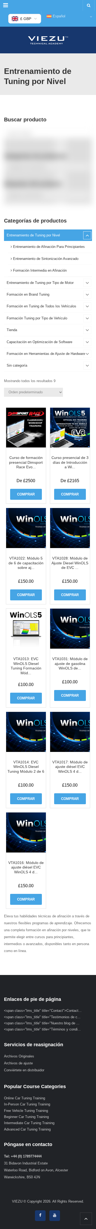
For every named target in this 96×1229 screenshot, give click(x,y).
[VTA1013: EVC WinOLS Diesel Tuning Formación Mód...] (26, 629)
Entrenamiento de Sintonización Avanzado (45, 259)
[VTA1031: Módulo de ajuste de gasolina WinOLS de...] (70, 629)
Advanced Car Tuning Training (27, 1129)
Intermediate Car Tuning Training (29, 1123)
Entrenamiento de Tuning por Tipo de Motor (40, 283)
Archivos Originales (19, 1056)
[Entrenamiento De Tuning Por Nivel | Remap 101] (48, 40)
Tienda (12, 330)
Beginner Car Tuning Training (26, 1117)
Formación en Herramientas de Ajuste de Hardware (46, 354)
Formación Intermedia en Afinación (39, 270)
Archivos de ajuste (18, 1063)
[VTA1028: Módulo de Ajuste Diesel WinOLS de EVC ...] (70, 528)
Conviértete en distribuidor (24, 1070)
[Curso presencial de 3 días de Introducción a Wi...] (70, 428)
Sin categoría (17, 365)
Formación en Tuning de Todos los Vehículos (41, 306)
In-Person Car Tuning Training (27, 1104)
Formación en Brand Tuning (28, 294)
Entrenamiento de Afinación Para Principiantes (48, 247)
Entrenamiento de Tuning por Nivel (33, 235)
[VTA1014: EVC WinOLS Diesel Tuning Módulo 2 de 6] (26, 732)
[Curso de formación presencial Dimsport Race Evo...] (26, 428)
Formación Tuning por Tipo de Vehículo (37, 318)
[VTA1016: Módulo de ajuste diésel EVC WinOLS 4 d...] (26, 832)
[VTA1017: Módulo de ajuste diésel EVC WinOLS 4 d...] (70, 732)
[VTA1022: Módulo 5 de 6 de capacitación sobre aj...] (26, 528)
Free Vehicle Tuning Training (26, 1111)
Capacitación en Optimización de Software (39, 342)
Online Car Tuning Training (24, 1098)
